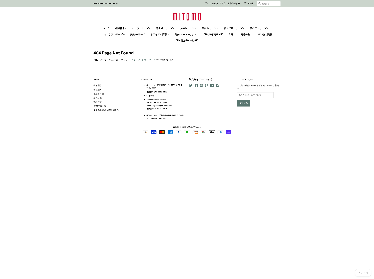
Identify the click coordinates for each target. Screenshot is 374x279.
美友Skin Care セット (186, 34)
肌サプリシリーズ (233, 28)
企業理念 (98, 85)
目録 (231, 34)
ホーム (106, 28)
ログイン (206, 3)
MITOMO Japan (194, 127)
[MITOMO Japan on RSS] (217, 86)
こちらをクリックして (143, 60)
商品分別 (246, 34)
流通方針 (98, 101)
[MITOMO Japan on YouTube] (212, 86)
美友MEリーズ (137, 34)
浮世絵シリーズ (164, 28)
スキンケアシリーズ (112, 34)
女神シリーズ (187, 28)
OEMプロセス (100, 106)
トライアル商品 (159, 34)
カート (251, 3)
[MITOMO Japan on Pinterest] (201, 86)
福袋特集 (120, 28)
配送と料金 (99, 93)
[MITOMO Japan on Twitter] (190, 86)
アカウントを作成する (229, 3)
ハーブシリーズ (140, 28)
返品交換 (98, 97)
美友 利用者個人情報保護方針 (107, 110)
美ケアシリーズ (258, 28)
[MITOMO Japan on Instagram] (206, 86)
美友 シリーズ (209, 28)
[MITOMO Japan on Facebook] (196, 86)
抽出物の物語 (265, 34)
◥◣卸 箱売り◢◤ (213, 34)
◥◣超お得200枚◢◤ (187, 40)
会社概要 (98, 89)
